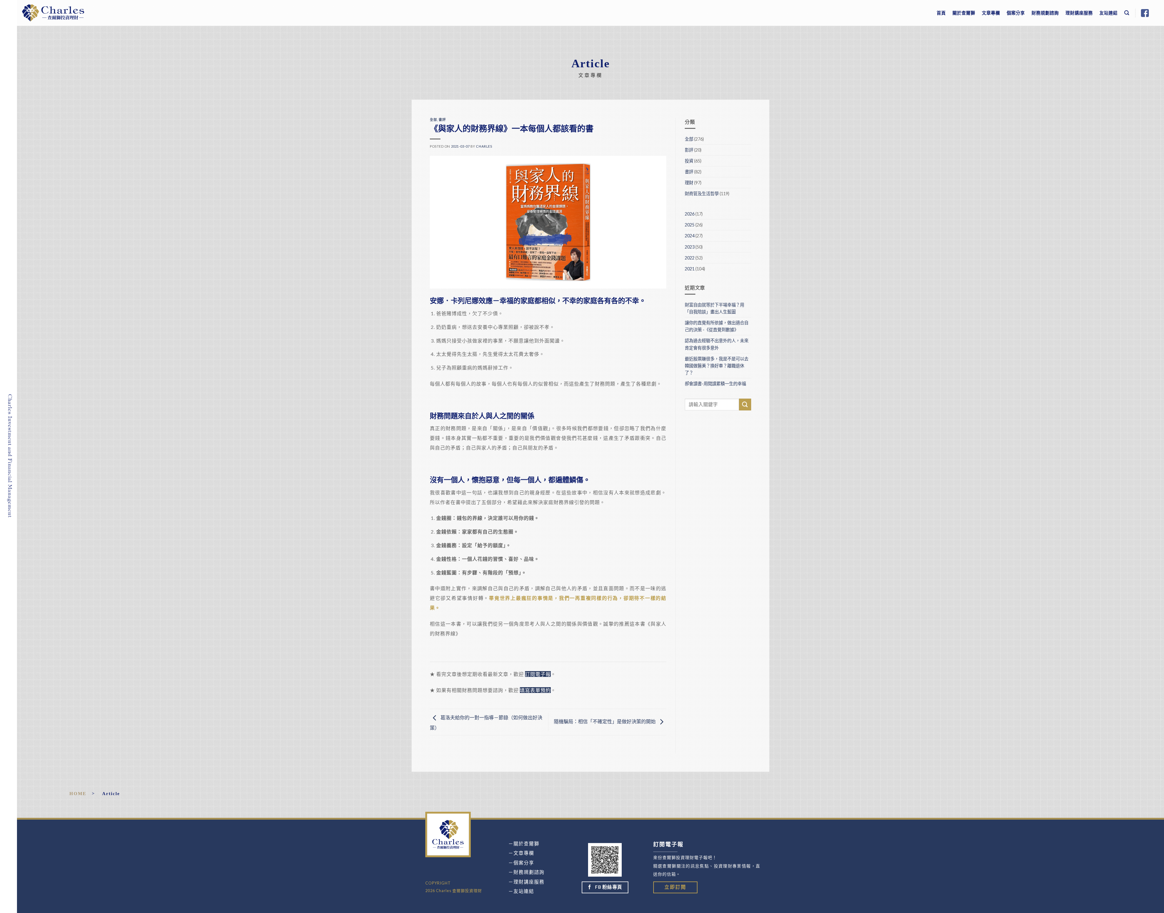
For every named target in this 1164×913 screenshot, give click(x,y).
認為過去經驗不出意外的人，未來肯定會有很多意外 (716, 344)
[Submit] (745, 404)
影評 (689, 149)
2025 (689, 224)
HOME (77, 793)
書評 (442, 120)
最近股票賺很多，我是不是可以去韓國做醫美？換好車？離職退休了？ (716, 365)
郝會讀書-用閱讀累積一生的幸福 (715, 383)
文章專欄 (991, 12)
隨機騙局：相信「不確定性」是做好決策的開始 (605, 721)
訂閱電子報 (538, 674)
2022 (689, 257)
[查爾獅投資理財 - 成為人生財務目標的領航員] (53, 13)
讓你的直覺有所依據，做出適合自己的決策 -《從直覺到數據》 (716, 326)
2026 (689, 213)
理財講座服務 (1079, 12)
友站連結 (1108, 12)
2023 (689, 246)
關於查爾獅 (963, 12)
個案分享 (1016, 12)
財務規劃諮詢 (1045, 12)
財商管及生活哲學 (702, 193)
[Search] (1126, 13)
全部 (433, 120)
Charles (484, 146)
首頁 (941, 12)
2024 (689, 235)
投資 (689, 160)
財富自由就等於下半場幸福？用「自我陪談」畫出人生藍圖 (714, 308)
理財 (689, 182)
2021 (689, 268)
